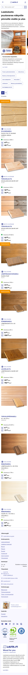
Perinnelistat (17, 79)
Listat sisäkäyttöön (6, 79)
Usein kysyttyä (5, 556)
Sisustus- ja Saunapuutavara (8, 75)
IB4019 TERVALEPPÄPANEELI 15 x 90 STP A (11, 386)
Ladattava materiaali (6, 544)
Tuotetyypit (4, 553)
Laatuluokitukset (5, 542)
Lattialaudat (5, 83)
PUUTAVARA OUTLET (7, 87)
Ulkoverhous (21, 72)
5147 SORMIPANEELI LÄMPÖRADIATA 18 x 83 (12, 291)
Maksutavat (4, 590)
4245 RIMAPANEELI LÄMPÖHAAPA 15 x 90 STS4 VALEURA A (12, 434)
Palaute (3, 549)
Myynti (3, 546)
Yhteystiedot (4, 558)
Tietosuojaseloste (5, 592)
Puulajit (3, 551)
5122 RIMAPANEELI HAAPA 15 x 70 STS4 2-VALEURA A (14, 481)
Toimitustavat (4, 597)
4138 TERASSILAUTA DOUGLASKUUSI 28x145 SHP (13, 195)
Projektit (3, 614)
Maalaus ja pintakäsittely (16, 83)
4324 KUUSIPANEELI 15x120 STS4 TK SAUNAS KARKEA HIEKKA (12, 101)
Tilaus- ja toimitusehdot (7, 594)
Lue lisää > (5, 67)
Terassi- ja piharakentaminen (8, 72)
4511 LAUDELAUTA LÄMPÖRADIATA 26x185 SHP (12, 338)
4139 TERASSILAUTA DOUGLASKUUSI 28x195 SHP (13, 148)
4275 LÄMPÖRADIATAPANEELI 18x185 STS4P (12, 243)
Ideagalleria (4, 616)
